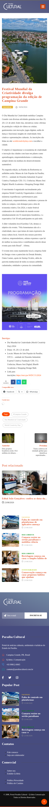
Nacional (7, 107)
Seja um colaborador (15, 755)
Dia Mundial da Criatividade (15, 420)
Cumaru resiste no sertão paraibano (31, 714)
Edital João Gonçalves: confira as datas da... (24, 498)
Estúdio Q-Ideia (13, 774)
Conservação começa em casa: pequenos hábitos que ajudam (34, 574)
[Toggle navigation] (43, 6)
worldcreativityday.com (22, 141)
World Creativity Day (13, 425)
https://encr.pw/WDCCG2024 (28, 375)
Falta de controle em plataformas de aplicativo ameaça (32, 522)
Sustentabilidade (29, 570)
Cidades (8, 492)
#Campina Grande (20, 414)
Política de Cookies (15, 783)
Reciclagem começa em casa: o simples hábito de (34, 557)
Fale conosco (12, 752)
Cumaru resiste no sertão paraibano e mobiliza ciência (31, 539)
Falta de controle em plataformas (32, 698)
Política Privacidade (15, 780)
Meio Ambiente (28, 535)
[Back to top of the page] (44, 802)
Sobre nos (11, 771)
